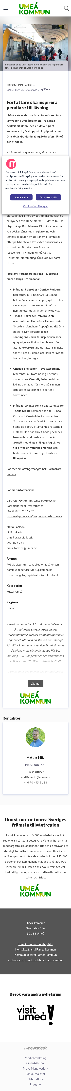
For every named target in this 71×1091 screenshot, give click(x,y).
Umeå (18, 591)
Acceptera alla (48, 197)
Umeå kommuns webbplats (35, 944)
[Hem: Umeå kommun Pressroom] (34, 8)
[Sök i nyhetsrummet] (66, 8)
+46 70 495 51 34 (35, 782)
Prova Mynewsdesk (35, 1068)
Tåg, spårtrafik (31, 575)
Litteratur (21, 564)
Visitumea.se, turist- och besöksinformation (35, 960)
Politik (11, 564)
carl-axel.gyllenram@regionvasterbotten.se (34, 516)
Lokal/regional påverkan (43, 564)
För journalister (35, 1074)
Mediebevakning (35, 1058)
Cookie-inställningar (35, 206)
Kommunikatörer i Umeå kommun (35, 954)
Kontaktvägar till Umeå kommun (35, 949)
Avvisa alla (21, 197)
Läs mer (36, 683)
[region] (35, 185)
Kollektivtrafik (49, 575)
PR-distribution (35, 1063)
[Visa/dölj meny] (5, 8)
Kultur (10, 591)
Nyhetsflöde (35, 1079)
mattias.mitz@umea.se (35, 777)
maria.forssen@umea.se (22, 548)
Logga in (35, 1084)
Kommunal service (18, 570)
